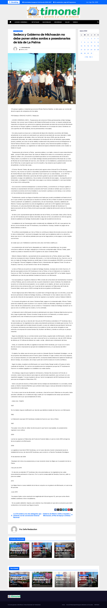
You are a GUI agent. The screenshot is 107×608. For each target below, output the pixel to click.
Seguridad (58, 22)
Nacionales (47, 22)
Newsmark (29, 604)
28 (81, 53)
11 (94, 42)
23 (88, 49)
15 (84, 46)
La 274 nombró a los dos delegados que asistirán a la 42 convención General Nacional (27, 515)
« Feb (86, 57)
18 (94, 46)
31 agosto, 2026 (17, 582)
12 (98, 42)
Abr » (91, 57)
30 (88, 53)
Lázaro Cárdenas (21, 22)
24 (91, 49)
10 (91, 42)
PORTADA (96, 604)
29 (85, 53)
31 (91, 53)
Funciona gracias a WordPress (15, 604)
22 (84, 49)
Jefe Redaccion (25, 47)
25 (94, 49)
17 (91, 46)
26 (98, 49)
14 (81, 46)
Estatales (35, 22)
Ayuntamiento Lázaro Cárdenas (18, 575)
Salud (67, 22)
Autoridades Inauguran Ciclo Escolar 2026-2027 (19, 550)
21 (81, 49)
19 (98, 46)
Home (63, 604)
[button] (98, 22)
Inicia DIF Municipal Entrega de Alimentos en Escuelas (79, 604)
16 (88, 46)
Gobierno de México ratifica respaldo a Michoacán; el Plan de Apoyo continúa (56, 515)
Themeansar (37, 604)
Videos (75, 22)
